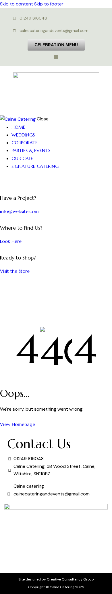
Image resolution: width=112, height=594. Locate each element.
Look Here (11, 241)
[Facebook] (56, 57)
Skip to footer (48, 4)
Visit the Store (15, 271)
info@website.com (19, 211)
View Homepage (17, 424)
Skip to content (16, 4)
